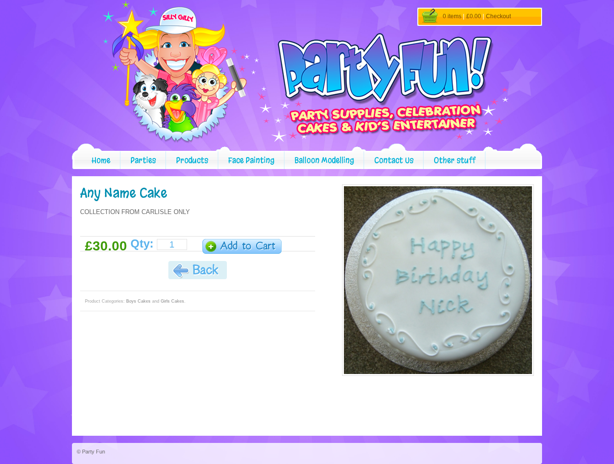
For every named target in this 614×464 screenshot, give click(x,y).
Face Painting (251, 160)
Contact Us (393, 160)
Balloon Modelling (324, 160)
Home (101, 160)
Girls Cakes (172, 301)
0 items (452, 16)
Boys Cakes (138, 301)
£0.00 (473, 16)
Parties (143, 160)
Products (192, 160)
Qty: (142, 244)
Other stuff (454, 160)
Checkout (498, 16)
